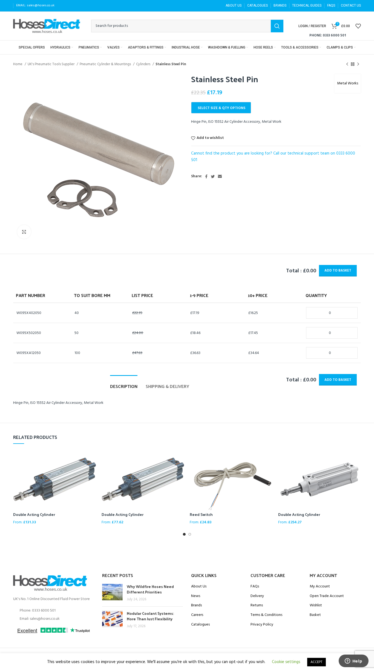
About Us (198, 586)
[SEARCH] (277, 26)
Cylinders (143, 64)
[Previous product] (347, 64)
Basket (315, 615)
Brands (196, 605)
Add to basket (337, 270)
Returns (257, 605)
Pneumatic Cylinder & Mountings (106, 64)
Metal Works (347, 83)
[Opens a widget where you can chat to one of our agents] (353, 661)
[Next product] (358, 64)
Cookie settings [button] (286, 662)
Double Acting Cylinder (34, 514)
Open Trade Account (327, 596)
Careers (197, 615)
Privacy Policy (262, 624)
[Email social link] (219, 176)
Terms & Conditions (266, 615)
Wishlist (316, 605)
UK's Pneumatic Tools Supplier (51, 64)
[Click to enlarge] (24, 232)
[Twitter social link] (212, 176)
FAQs (255, 586)
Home (18, 64)
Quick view (92, 458)
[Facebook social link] (206, 176)
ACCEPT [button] (316, 662)
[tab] (123, 383)
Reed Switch (201, 514)
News (195, 596)
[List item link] (53, 611)
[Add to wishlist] (92, 471)
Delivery (257, 596)
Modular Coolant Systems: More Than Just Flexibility (150, 616)
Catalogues (200, 624)
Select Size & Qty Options (221, 108)
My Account (320, 586)
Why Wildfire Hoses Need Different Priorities (150, 589)
